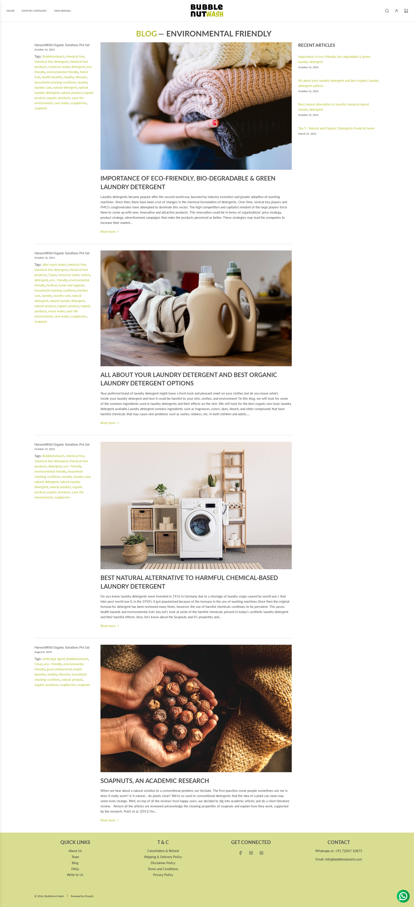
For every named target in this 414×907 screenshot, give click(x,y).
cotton (85, 275)
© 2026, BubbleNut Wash (49, 896)
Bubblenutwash (53, 56)
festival (52, 285)
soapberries (79, 103)
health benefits (52, 77)
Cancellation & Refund (163, 851)
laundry (82, 82)
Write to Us (75, 875)
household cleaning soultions (55, 82)
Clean (52, 275)
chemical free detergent (51, 61)
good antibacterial (59, 669)
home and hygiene (71, 285)
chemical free (75, 56)
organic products (58, 98)
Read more (108, 231)
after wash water (54, 264)
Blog (146, 33)
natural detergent (65, 87)
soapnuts (40, 108)
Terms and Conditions (163, 869)
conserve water (59, 67)
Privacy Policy (163, 875)
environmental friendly (62, 72)
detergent (78, 67)
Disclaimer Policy (163, 863)
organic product (68, 306)
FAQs (75, 869)
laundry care (43, 87)
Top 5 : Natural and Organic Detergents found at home (336, 128)
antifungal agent (53, 659)
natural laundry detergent (67, 301)
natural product (71, 92)
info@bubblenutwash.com (343, 859)
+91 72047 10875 (348, 851)
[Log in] (396, 11)
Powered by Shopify (82, 896)
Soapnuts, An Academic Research (154, 780)
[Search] (387, 11)
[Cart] (406, 11)
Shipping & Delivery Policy (163, 857)
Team (75, 857)
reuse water (56, 311)
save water (61, 103)
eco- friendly (58, 280)
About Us (75, 851)
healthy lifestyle (75, 77)
